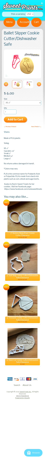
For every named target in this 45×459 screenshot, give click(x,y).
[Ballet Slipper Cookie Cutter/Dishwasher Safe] (17, 84)
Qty (5, 108)
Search (17, 385)
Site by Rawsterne (22, 396)
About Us (27, 385)
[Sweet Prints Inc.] (22, 9)
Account (24, 22)
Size (5, 99)
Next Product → (36, 126)
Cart (36, 22)
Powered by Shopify (22, 398)
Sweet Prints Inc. (25, 392)
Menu (9, 22)
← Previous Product (10, 126)
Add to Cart (15, 119)
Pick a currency (18, 14)
